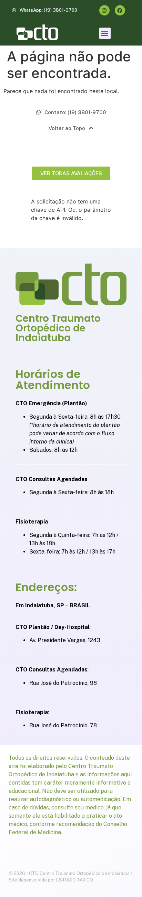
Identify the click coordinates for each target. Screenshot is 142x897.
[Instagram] (104, 10)
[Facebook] (120, 10)
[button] (105, 33)
